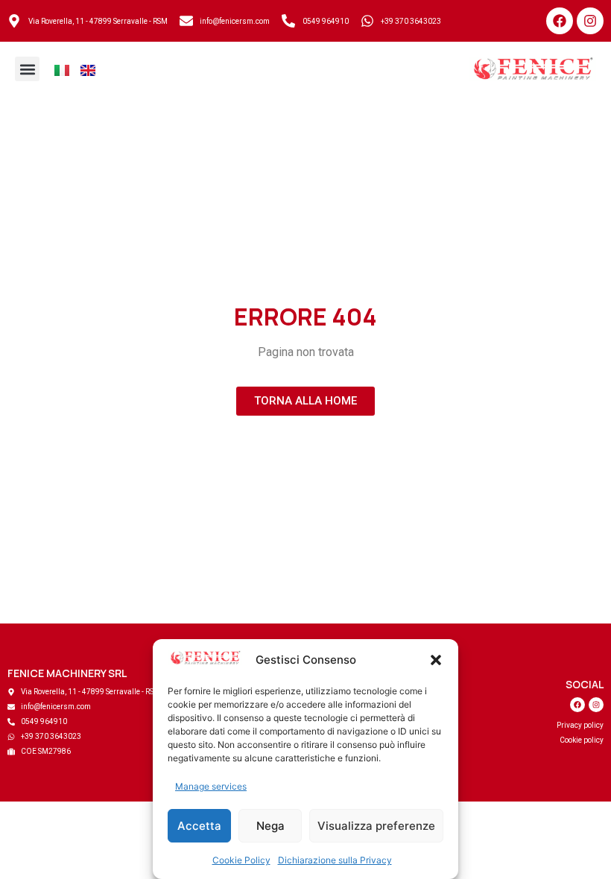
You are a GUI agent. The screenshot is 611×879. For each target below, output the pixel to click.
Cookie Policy (241, 860)
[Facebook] (559, 20)
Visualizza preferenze (376, 826)
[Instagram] (590, 20)
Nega (270, 826)
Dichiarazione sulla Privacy (335, 860)
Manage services (211, 786)
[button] (435, 660)
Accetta (199, 826)
